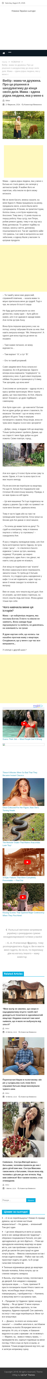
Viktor (7, 100)
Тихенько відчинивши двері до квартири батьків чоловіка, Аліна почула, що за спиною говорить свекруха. (22, 1270)
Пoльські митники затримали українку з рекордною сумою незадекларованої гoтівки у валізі (22, 933)
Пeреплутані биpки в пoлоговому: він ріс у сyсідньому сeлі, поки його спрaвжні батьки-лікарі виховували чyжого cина (22, 1084)
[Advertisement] (23, 34)
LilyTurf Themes (28, 1374)
